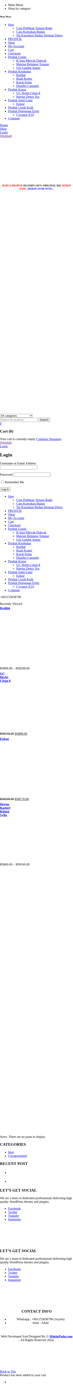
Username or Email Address (18, 463)
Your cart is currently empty (17, 439)
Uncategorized (17, 1156)
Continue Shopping (48, 439)
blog (11, 1152)
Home (4, 1126)
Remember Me (14, 482)
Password (6, 474)
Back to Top (8, 1371)
